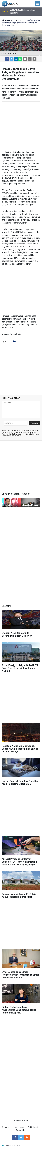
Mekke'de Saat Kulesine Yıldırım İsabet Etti (23, 11)
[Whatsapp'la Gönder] (20, 59)
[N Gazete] (10, 3)
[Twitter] (11, 59)
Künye (14, 1127)
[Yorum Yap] (34, 59)
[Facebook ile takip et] (15, 1137)
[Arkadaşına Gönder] (25, 59)
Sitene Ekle (20, 1130)
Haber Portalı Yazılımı (13, 1145)
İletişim (22, 1127)
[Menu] (38, 4)
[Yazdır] (30, 59)
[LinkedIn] (16, 59)
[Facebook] (7, 59)
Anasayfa (5, 1127)
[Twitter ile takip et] (21, 1137)
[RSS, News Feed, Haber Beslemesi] (27, 1137)
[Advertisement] (21, 126)
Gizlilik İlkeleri (33, 1127)
